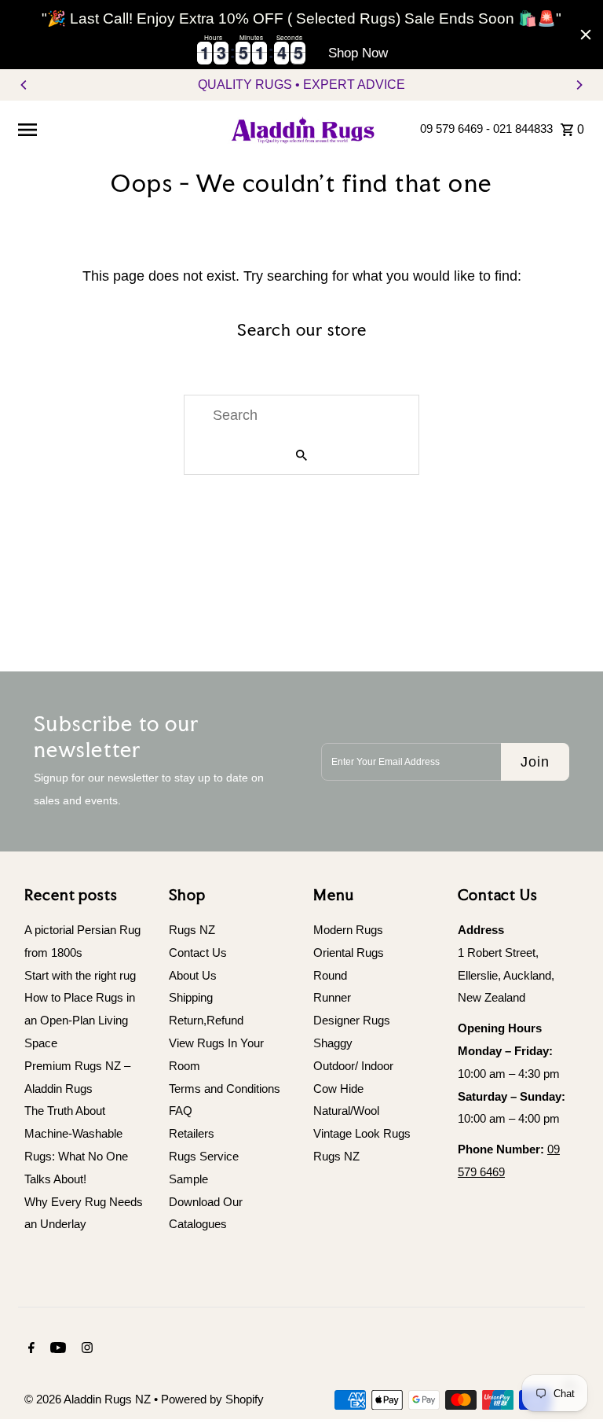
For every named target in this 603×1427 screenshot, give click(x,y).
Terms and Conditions (224, 1088)
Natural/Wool (346, 1110)
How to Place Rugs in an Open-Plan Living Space (79, 1020)
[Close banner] (585, 34)
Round (330, 975)
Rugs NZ (192, 929)
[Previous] (24, 85)
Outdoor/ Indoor (353, 1065)
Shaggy (333, 1043)
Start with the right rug (80, 975)
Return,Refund (206, 1020)
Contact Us (198, 952)
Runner (332, 997)
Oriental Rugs (348, 952)
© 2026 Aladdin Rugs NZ (89, 1399)
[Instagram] (85, 1349)
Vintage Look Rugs (362, 1133)
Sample (188, 1179)
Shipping (191, 997)
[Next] (578, 85)
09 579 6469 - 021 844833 (486, 128)
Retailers (191, 1133)
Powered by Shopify (212, 1399)
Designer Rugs (351, 1020)
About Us (193, 975)
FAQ (180, 1110)
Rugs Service (204, 1156)
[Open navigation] (115, 129)
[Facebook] (29, 1349)
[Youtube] (56, 1349)
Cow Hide (338, 1088)
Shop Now (358, 53)
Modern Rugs (348, 929)
